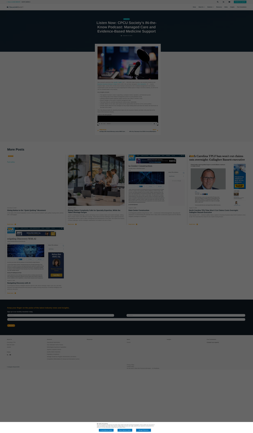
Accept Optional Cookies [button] (106, 430)
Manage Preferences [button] (143, 430)
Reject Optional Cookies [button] (125, 430)
